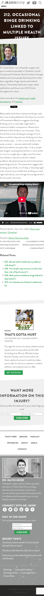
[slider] (40, 222)
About (24, 443)
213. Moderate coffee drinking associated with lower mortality (33, 244)
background (24, 98)
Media (34, 443)
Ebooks (24, 436)
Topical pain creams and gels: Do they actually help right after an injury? (20, 544)
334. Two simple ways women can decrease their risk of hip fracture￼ (23, 270)
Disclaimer (7, 569)
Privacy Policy (9, 575)
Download (12, 232)
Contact (22, 449)
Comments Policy (28, 572)
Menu (3, 6)
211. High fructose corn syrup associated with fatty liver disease (10, 244)
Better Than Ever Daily (19, 238)
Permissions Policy (10, 572)
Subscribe (22, 418)
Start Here (11, 436)
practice (18, 101)
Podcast (35, 436)
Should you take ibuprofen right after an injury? (21, 550)
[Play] (3, 223)
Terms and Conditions (23, 569)
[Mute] (35, 223)
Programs (12, 443)
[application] (22, 222)
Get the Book (14, 372)
